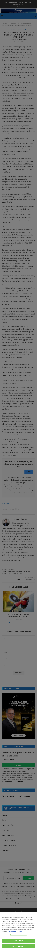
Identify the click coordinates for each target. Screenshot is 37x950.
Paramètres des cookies (18, 935)
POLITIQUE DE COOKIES (14, 931)
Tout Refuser (18, 940)
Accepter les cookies (18, 946)
